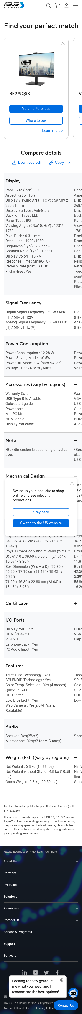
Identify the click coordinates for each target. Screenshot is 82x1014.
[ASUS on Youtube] (35, 973)
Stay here (41, 512)
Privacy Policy (45, 1008)
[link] (36, 121)
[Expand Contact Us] (77, 920)
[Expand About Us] (77, 861)
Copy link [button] (62, 162)
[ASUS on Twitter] (46, 973)
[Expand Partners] (77, 873)
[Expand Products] (77, 885)
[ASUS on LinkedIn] (24, 973)
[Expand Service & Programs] (77, 932)
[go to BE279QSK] (36, 67)
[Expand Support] (77, 944)
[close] (72, 483)
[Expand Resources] (77, 908)
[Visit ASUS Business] (17, 852)
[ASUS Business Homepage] (14, 5)
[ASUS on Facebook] (57, 973)
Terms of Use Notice (17, 1008)
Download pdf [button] (29, 162)
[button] (48, 5)
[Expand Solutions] (77, 897)
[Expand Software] (77, 955)
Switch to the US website (41, 523)
